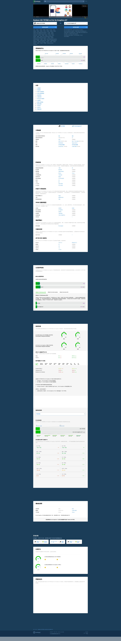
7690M (48, 40)
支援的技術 (39, 96)
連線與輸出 (39, 95)
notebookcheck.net (55, 633)
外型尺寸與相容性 (40, 91)
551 (59, 135)
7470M (47, 31)
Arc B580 (52, 63)
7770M (54, 41)
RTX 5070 (71, 53)
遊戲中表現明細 (40, 102)
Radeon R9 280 (62, 425)
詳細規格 (39, 89)
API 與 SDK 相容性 (40, 98)
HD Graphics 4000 (39, 425)
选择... (45, 23)
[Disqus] (61, 599)
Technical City (36, 1)
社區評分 (39, 107)
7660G (41, 39)
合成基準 (39, 100)
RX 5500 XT (39, 63)
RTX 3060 (57, 53)
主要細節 (39, 88)
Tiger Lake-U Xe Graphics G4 (69, 32)
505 (72, 135)
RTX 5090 (80, 53)
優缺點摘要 (39, 103)
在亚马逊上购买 (49, 27)
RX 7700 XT (66, 63)
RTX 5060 (64, 53)
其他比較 (39, 105)
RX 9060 (59, 63)
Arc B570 (45, 63)
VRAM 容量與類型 (40, 93)
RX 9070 (73, 63)
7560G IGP (35, 35)
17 (72, 137)
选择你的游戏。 (60, 414)
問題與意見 (39, 109)
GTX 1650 (46, 53)
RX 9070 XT (80, 63)
